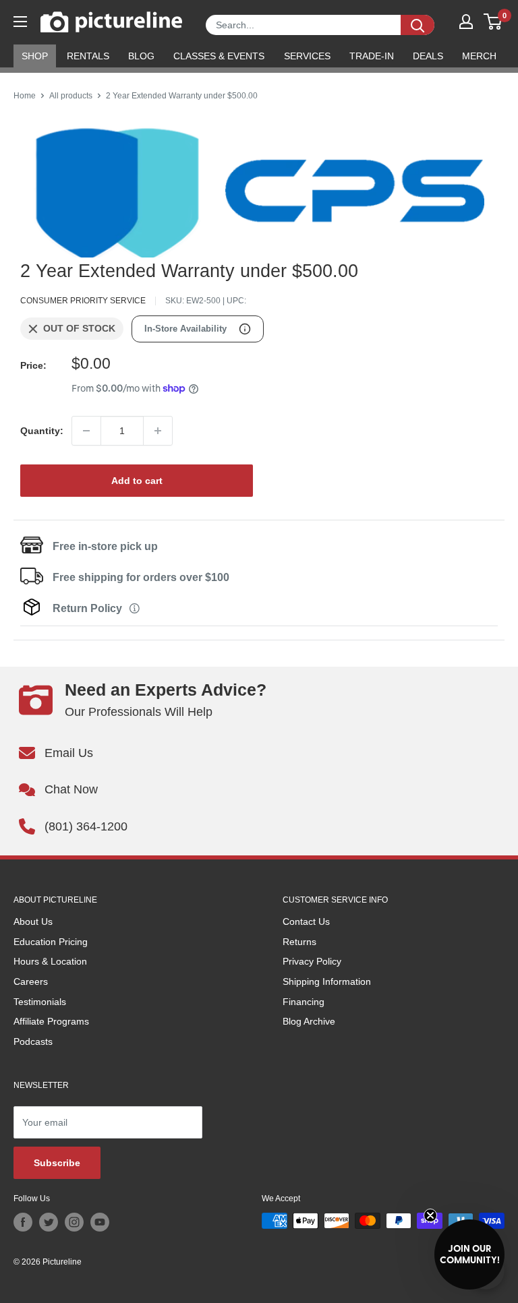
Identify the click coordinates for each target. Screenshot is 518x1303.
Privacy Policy (312, 961)
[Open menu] (20, 21)
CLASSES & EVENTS (218, 56)
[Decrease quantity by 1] (86, 431)
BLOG (141, 56)
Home (24, 95)
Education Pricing (50, 941)
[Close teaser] (430, 1215)
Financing (303, 1001)
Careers (30, 981)
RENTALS (88, 56)
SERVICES (307, 56)
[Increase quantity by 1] (158, 431)
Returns (299, 941)
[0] (493, 21)
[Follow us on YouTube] (99, 1222)
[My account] (466, 21)
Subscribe (57, 1162)
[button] (469, 1254)
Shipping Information (327, 981)
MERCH (479, 56)
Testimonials (39, 1001)
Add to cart (137, 480)
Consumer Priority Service (83, 300)
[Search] (417, 25)
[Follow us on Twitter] (48, 1222)
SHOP (35, 56)
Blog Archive (309, 1021)
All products (70, 95)
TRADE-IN (371, 56)
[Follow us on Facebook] (22, 1222)
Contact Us (306, 921)
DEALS (428, 56)
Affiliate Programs (51, 1021)
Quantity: (41, 430)
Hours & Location (50, 961)
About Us (33, 921)
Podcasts (33, 1041)
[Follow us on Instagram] (74, 1222)
